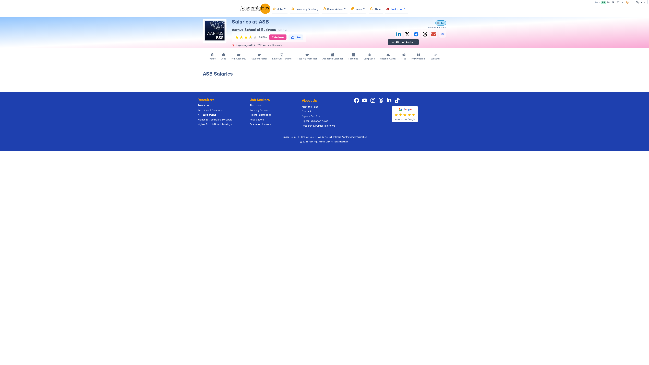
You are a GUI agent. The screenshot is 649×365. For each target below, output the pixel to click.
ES (608, 2)
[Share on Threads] (425, 34)
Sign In (639, 2)
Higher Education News (315, 121)
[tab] (212, 57)
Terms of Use (307, 137)
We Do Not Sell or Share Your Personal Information (342, 137)
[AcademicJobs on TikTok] (397, 100)
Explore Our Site (311, 116)
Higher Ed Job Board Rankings (215, 124)
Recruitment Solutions (210, 110)
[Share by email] (433, 34)
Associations (257, 119)
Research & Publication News (318, 125)
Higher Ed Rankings (260, 114)
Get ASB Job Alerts (402, 42)
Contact (306, 111)
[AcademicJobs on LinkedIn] (389, 100)
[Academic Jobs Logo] (255, 9)
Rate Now (278, 37)
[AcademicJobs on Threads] (381, 100)
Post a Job (204, 105)
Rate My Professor (260, 110)
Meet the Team (310, 106)
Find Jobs (255, 105)
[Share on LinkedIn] (398, 34)
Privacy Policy (289, 137)
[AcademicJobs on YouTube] (365, 100)
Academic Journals (260, 124)
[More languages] (622, 2)
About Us (309, 101)
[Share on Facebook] (416, 34)
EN (603, 2)
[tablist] (324, 57)
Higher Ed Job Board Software (215, 119)
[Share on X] (407, 34)
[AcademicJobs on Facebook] (357, 100)
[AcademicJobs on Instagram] (373, 100)
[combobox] (627, 2)
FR (613, 2)
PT (618, 2)
